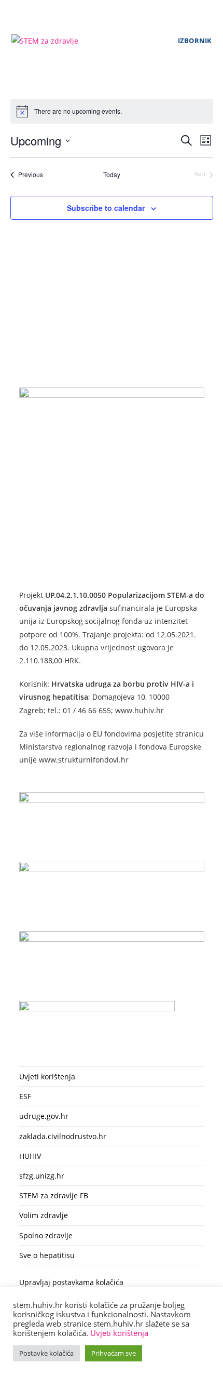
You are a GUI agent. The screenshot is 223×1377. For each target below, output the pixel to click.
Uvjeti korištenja (47, 1076)
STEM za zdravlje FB (53, 1195)
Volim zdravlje (43, 1215)
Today (111, 174)
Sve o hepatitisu (47, 1255)
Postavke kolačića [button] (46, 1353)
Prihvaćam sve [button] (113, 1353)
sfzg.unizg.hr (41, 1176)
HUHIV (30, 1156)
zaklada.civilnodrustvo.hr (62, 1136)
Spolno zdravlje (46, 1235)
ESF (25, 1096)
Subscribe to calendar (106, 208)
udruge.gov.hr (43, 1116)
